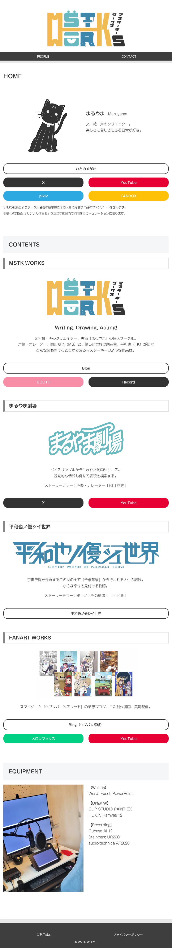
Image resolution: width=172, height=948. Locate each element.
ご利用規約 (43, 934)
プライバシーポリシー (128, 934)
